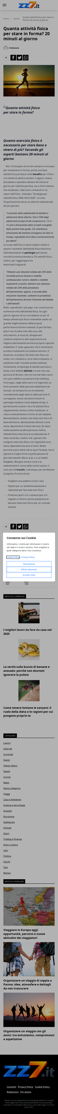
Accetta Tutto (29, 575)
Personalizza (29, 564)
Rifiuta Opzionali (29, 569)
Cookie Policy (13, 557)
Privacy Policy (28, 557)
